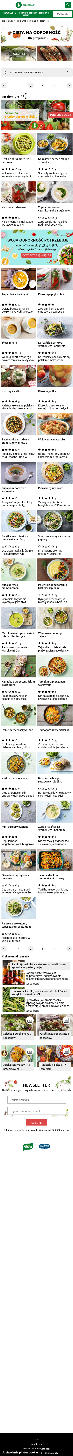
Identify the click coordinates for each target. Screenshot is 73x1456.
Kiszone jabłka (47, 391)
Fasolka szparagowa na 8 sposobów (54, 1035)
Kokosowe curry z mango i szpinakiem (54, 160)
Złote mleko (9, 342)
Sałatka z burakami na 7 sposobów (17, 1035)
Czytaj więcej (32, 984)
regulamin (36, 1443)
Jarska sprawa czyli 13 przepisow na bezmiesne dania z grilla (18, 1067)
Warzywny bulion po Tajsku (50, 634)
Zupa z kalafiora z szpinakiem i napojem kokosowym (51, 828)
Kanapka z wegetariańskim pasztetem (18, 683)
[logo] (25, 5)
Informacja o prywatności (36, 1448)
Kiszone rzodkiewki (14, 207)
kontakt (37, 1439)
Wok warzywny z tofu (51, 439)
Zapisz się (36, 1123)
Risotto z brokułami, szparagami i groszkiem (16, 925)
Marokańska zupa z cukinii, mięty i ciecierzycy (18, 634)
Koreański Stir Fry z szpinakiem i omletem (51, 344)
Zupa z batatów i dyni (15, 294)
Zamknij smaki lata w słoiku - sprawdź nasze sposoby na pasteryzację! (39, 965)
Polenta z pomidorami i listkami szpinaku (52, 586)
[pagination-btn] (4, 85)
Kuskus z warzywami (14, 778)
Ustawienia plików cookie (20, 1452)
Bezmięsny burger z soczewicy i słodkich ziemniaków (50, 780)
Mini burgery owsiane (15, 826)
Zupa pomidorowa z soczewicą (14, 489)
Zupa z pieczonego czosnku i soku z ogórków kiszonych (54, 209)
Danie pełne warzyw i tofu (18, 730)
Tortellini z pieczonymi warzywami (52, 683)
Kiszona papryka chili (51, 294)
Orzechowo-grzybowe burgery (15, 877)
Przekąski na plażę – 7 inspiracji (53, 1066)
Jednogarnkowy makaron (53, 730)
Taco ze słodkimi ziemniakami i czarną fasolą (51, 877)
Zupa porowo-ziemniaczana (10, 586)
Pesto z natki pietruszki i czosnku (17, 160)
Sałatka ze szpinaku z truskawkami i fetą (15, 538)
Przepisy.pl (7, 20)
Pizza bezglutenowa (50, 488)
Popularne (21, 20)
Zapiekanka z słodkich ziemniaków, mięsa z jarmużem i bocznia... (15, 441)
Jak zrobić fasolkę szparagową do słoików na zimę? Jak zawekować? (39, 992)
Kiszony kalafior (12, 391)
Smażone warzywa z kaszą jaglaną (54, 538)
